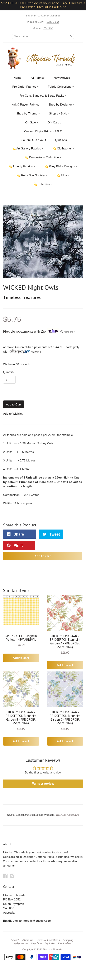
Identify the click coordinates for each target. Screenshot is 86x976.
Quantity (8, 372)
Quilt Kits (61, 140)
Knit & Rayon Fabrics (25, 104)
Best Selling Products (42, 814)
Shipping (68, 940)
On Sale (31, 122)
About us (27, 940)
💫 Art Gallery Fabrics (27, 148)
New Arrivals (62, 77)
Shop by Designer (60, 104)
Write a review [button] (43, 783)
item (37, 28)
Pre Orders (64, 943)
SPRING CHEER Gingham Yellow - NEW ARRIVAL (21, 638)
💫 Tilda (62, 175)
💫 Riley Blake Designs (60, 166)
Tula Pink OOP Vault (32, 140)
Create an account (49, 15)
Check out (53, 22)
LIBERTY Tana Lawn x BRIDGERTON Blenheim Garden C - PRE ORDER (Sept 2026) (65, 717)
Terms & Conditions (48, 940)
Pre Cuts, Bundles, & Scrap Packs (42, 95)
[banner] (43, 58)
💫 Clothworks (62, 148)
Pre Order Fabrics (24, 86)
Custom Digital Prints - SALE (43, 131)
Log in (29, 15)
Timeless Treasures (22, 297)
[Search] (71, 36)
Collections (22, 814)
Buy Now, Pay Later (43, 943)
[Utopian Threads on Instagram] (12, 875)
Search (15, 940)
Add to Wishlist (13, 413)
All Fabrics (37, 77)
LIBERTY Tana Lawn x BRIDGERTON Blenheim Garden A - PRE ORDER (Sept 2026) (65, 641)
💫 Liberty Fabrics (21, 166)
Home (18, 77)
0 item (35, 22)
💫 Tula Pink (42, 184)
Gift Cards (54, 122)
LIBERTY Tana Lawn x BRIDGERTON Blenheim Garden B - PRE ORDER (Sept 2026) (21, 717)
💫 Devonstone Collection (42, 157)
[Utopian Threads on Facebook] (5, 875)
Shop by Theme (27, 113)
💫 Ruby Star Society (31, 175)
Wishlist (48, 28)
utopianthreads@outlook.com (32, 920)
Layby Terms (20, 943)
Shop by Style (58, 113)
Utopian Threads (52, 949)
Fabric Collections (60, 86)
